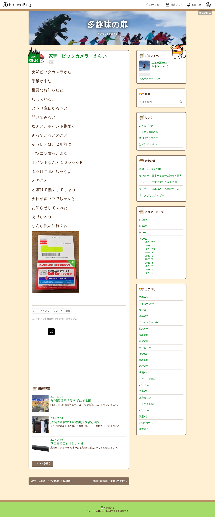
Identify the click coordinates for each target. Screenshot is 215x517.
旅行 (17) (143, 366)
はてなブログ (146, 125)
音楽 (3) (143, 416)
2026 (144, 220)
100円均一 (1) (146, 422)
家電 (51, 62)
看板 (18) (143, 335)
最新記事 (150, 160)
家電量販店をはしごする (67, 443)
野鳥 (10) (143, 328)
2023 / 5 (149, 266)
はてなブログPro (148, 144)
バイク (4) (144, 410)
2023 (144, 238)
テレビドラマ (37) (148, 322)
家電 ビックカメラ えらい (78, 55)
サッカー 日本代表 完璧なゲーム (159, 188)
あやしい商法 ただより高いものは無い (51, 481)
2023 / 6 (149, 262)
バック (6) (144, 385)
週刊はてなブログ (148, 138)
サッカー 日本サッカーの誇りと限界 (160, 175)
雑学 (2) (143, 353)
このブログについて (149, 79)
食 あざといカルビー (153, 195)
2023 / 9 (149, 252)
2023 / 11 (150, 245)
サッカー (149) (146, 303)
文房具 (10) (145, 397)
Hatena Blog (104, 511)
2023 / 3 (149, 273)
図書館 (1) (144, 429)
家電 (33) (143, 341)
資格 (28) (143, 360)
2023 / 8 (149, 255)
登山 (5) (143, 391)
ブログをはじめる (148, 131)
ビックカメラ (51, 71)
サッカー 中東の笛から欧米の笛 (158, 182)
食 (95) (142, 309)
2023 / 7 (149, 259)
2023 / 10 (150, 249)
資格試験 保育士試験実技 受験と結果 (75, 422)
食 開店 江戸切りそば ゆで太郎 (70, 400)
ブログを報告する (119, 511)
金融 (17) (143, 316)
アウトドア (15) (147, 379)
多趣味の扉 (107, 24)
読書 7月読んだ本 (151, 168)
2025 (144, 226)
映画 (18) (143, 372)
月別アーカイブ (154, 211)
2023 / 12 (150, 242)
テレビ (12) (145, 347)
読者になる (205, 12)
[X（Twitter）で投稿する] (51, 331)
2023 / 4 (149, 269)
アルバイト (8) (146, 404)
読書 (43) (143, 297)
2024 (144, 232)
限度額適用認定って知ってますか (110, 481)
